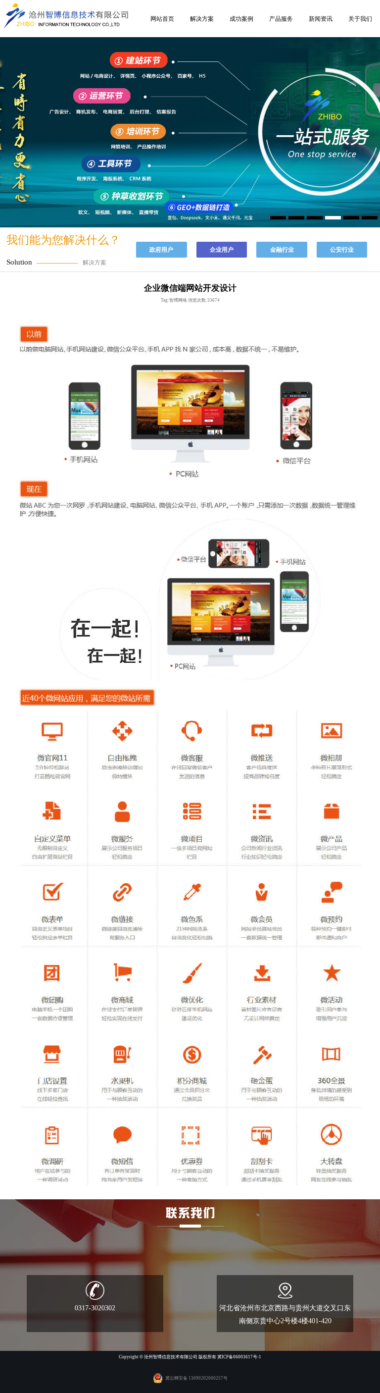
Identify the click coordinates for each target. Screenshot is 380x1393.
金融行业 (282, 250)
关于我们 (360, 19)
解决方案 (202, 19)
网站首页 (162, 19)
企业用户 (222, 250)
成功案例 (241, 19)
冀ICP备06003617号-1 (239, 1356)
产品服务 (281, 19)
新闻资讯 (320, 19)
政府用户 (161, 250)
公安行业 (342, 250)
